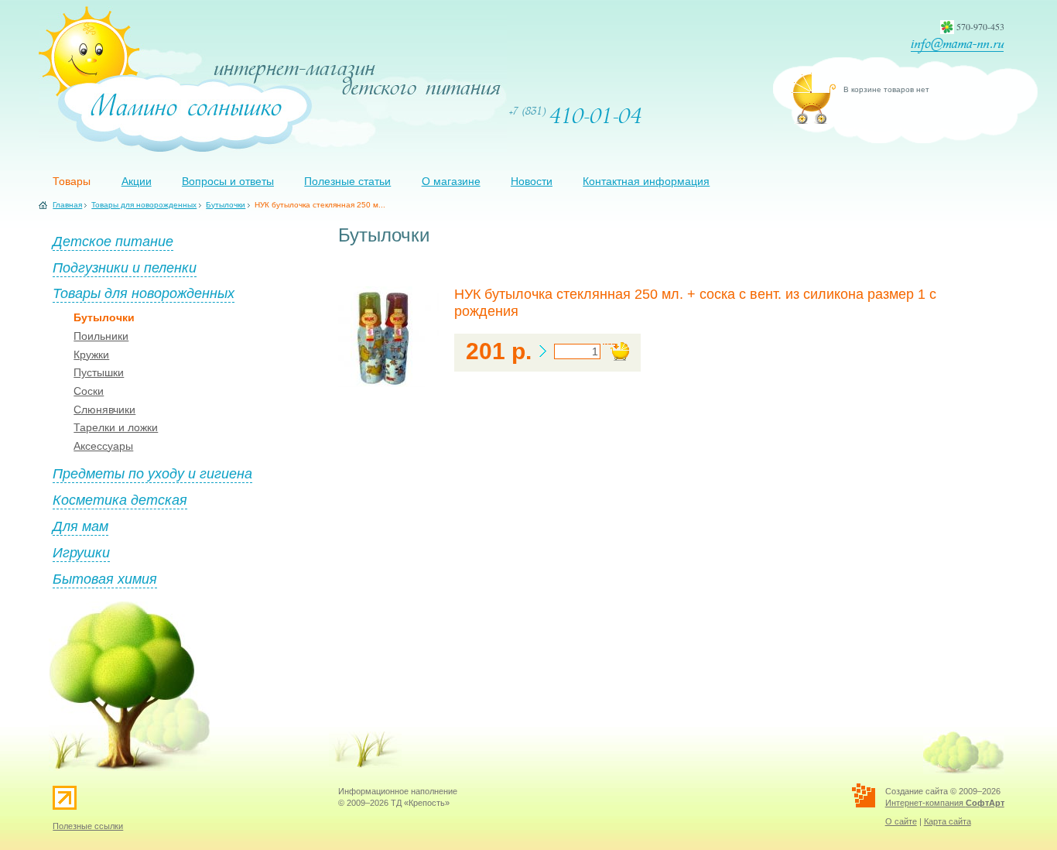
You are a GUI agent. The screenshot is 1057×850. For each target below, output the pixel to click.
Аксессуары (103, 446)
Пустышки (99, 372)
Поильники (101, 336)
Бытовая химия (105, 578)
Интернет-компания (944, 802)
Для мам (80, 525)
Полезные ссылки (88, 826)
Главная (67, 205)
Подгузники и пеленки (125, 267)
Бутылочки (225, 205)
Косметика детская (120, 499)
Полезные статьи (347, 181)
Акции (136, 181)
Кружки (91, 354)
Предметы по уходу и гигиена (152, 473)
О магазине (451, 181)
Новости (531, 181)
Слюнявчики (104, 409)
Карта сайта (947, 821)
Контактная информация (646, 181)
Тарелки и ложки (116, 427)
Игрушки (81, 552)
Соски (89, 391)
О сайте (901, 821)
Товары (72, 181)
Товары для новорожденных (144, 205)
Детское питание (113, 240)
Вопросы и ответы (228, 181)
